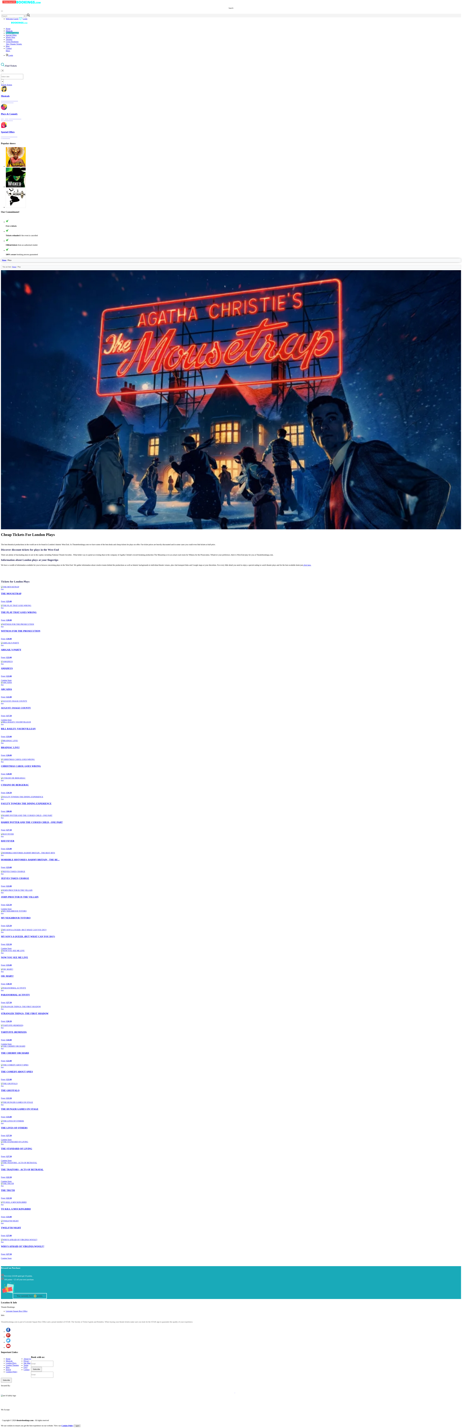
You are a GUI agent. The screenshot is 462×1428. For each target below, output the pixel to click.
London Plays (11, 1363)
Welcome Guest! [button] (16, 19)
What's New (10, 37)
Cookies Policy (11, 1372)
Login (10, 55)
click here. (307, 565)
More (8, 51)
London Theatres (12, 1365)
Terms (26, 1365)
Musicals (9, 31)
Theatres (9, 39)
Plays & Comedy (12, 33)
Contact (9, 48)
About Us (27, 1359)
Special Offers (11, 35)
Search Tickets (6, 85)
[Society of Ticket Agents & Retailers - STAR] (230, 1392)
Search (8, 1370)
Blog (8, 46)
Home (8, 29)
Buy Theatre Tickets (14, 44)
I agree (77, 1426)
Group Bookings (12, 42)
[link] (7, 1406)
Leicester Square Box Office (16, 1311)
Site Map (27, 1363)
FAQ (25, 1367)
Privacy (26, 1361)
